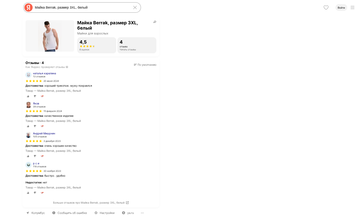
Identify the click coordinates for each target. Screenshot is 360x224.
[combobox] (81, 7)
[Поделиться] (154, 21)
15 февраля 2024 (53, 111)
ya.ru (130, 213)
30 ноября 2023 (52, 171)
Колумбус (38, 213)
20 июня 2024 (51, 81)
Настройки (107, 213)
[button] (145, 64)
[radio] (28, 96)
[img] (34, 81)
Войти (341, 7)
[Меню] (352, 7)
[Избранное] (326, 7)
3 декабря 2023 (52, 141)
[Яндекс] (28, 7)
